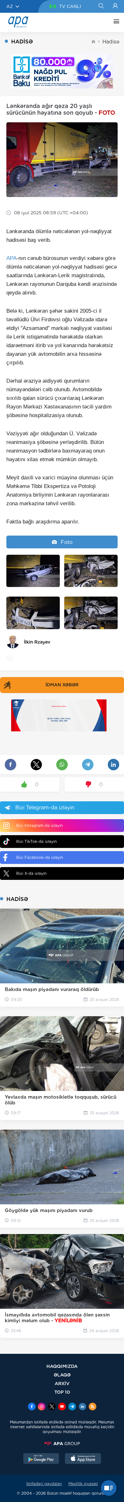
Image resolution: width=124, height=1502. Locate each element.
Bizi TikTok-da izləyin (36, 841)
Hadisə (110, 42)
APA (11, 258)
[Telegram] (72, 1407)
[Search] (101, 6)
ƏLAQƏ (62, 1374)
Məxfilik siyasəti (83, 1483)
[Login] (115, 6)
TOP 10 (62, 1392)
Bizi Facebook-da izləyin (39, 857)
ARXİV (62, 1383)
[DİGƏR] (114, 22)
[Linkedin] (82, 1407)
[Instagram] (41, 1407)
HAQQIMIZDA (62, 1366)
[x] (52, 1407)
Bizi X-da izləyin (31, 873)
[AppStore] (83, 1459)
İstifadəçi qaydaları (44, 1483)
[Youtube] (62, 1407)
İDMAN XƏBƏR (62, 684)
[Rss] (92, 1407)
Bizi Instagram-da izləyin (39, 825)
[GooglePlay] (41, 1459)
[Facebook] (32, 1407)
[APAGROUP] (62, 1443)
